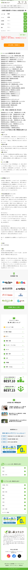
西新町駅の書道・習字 (6, 84)
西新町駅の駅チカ (14, 125)
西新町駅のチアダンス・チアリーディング (10, 99)
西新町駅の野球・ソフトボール (16, 59)
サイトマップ (21, 563)
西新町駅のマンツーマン (18, 123)
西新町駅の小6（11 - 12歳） (20, 120)
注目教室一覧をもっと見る (14, 307)
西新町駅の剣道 (12, 70)
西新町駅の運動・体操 (19, 55)
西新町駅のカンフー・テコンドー (18, 74)
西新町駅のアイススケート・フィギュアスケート (11, 65)
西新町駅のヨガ (19, 67)
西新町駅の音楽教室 (5, 93)
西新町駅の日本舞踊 (5, 105)
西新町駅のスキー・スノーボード (8, 67)
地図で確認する (23, 34)
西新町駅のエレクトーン (15, 91)
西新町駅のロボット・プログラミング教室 (10, 86)
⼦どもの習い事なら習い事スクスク (14, 568)
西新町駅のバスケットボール (7, 63)
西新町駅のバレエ (15, 95)
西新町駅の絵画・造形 (6, 103)
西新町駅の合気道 (20, 70)
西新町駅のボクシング (13, 72)
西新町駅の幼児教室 (14, 78)
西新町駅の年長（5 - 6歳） (19, 114)
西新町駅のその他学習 (15, 89)
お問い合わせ (7, 563)
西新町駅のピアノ (5, 91)
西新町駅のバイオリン (6, 95)
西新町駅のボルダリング (6, 69)
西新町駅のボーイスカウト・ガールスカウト (10, 82)
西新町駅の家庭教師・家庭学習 (18, 88)
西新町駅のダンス (5, 97)
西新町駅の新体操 (5, 57)
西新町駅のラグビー (21, 61)
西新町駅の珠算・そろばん (17, 84)
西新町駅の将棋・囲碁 (6, 88)
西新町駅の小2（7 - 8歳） (18, 116)
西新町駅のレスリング (6, 74)
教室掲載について (14, 563)
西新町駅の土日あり (5, 121)
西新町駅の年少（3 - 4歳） (20, 112)
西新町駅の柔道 (4, 70)
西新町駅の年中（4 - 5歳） (7, 114)
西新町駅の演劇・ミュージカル (18, 101)
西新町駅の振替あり (5, 125)
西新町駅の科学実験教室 (6, 80)
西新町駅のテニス (5, 59)
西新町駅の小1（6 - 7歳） (6, 116)
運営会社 (21, 565)
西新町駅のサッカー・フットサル (17, 57)
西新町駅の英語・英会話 (18, 76)
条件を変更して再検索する (14, 45)
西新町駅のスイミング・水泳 (7, 55)
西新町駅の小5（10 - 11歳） (7, 120)
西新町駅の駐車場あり (6, 127)
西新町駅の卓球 (4, 61)
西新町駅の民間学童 (5, 89)
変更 (25, 14)
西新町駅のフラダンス (6, 101)
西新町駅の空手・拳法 (17, 69)
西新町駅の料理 (14, 105)
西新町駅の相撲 (4, 72)
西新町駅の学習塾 (5, 78)
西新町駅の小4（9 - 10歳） (19, 118)
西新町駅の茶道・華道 (16, 103)
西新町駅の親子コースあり (6, 123)
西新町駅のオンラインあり (16, 121)
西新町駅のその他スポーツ (6, 76)
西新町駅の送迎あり (15, 127)
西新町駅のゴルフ (12, 61)
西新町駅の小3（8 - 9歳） (6, 118)
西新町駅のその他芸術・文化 (7, 106)
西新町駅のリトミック (15, 93)
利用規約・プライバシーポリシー (11, 565)
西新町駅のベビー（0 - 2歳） (7, 112)
